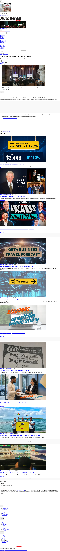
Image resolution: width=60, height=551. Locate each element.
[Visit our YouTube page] (3, 483)
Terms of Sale (11, 550)
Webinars (23, 49)
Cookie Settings (5, 540)
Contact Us (4, 539)
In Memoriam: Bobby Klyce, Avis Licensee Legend (12, 196)
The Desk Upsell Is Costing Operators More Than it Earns (14, 402)
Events (5, 131)
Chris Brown (9, 194)
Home (1, 54)
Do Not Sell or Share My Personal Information (20, 550)
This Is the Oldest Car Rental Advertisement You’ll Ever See (14, 370)
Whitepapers (20, 49)
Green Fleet (2, 37)
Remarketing (10, 0)
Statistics (17, 49)
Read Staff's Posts (3, 63)
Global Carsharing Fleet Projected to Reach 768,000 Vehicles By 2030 (17, 472)
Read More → (2, 167)
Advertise (3, 537)
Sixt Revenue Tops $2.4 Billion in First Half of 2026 (12, 164)
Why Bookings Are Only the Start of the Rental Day (12, 333)
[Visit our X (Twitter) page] (1, 483)
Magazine (14, 49)
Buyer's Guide (39, 49)
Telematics (2, 47)
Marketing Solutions (5, 541)
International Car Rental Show (32, 49)
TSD (3, 131)
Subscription (4, 536)
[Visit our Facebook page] (0, 483)
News (1, 49)
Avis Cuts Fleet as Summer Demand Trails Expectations (13, 299)
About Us (3, 538)
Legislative (26, 49)
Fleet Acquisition (2, 34)
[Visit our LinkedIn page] (2, 483)
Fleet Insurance (2, 35)
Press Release (4, 542)
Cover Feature (4, 0)
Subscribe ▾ (2, 2)
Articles (3, 49)
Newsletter (3, 535)
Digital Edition (6, 15)
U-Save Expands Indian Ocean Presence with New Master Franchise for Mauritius (20, 435)
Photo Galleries (10, 49)
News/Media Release (10, 433)
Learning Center (2, 39)
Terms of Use (7, 550)
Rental (7, 0)
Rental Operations (5, 54)
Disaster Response (5, 508)
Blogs (5, 49)
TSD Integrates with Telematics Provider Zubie (10, 118)
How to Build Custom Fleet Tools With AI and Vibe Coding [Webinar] (17, 229)
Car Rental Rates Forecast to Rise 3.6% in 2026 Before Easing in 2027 (17, 266)
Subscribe (1, 15)
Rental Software (2, 45)
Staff (7, 162)
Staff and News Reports (10, 264)
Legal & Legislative (3, 40)
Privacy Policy (2, 550)
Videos (7, 49)
